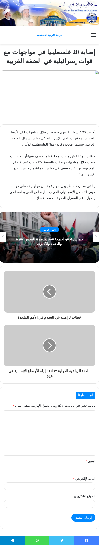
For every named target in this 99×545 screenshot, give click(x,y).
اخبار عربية (49, 229)
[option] (49, 237)
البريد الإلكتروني (84, 478)
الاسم (90, 461)
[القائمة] (93, 36)
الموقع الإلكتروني (84, 496)
